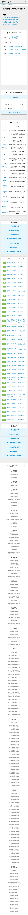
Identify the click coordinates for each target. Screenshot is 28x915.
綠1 (5, 159)
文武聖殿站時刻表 (11, 326)
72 (4, 155)
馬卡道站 (20, 339)
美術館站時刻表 (11, 353)
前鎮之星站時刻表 (11, 270)
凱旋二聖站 (21, 415)
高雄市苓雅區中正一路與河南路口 (17, 50)
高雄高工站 (21, 383)
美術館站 (20, 353)
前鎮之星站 (21, 270)
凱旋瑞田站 (21, 266)
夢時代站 (20, 278)
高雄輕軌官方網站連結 (14, 53)
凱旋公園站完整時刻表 (15, 112)
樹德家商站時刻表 (11, 386)
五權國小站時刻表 (11, 408)
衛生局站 (20, 404)
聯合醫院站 (21, 357)
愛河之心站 (21, 365)
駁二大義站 (21, 307)
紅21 (4, 130)
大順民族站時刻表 (11, 373)
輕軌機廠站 (21, 419)
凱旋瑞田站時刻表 (11, 266)
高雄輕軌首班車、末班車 (15, 239)
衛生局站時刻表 (11, 404)
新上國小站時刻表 (11, 369)
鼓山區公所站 (21, 331)
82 (4, 134)
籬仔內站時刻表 (11, 262)
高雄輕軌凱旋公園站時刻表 (16, 46)
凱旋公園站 (21, 400)
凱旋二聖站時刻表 (11, 415)
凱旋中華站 (21, 274)
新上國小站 (21, 369)
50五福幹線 (5, 167)
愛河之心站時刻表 (11, 365)
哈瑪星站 (20, 315)
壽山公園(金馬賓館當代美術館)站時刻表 (12, 321)
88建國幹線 (5, 212)
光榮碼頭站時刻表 (11, 299)
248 (5, 177)
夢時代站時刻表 (11, 278)
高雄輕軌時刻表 (15, 234)
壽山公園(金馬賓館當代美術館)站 (21, 321)
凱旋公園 (10, 5)
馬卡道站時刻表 (11, 339)
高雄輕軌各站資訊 (14, 230)
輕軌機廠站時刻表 (11, 419)
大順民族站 (21, 373)
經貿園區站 (21, 282)
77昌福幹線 (5, 144)
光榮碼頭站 (21, 299)
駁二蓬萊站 (21, 311)
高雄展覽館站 (21, 291)
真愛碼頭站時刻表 (11, 303)
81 (4, 137)
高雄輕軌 (3, 5)
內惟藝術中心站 (22, 349)
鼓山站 (19, 335)
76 (4, 151)
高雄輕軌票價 (14, 247)
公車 (25, 1)
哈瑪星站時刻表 (11, 315)
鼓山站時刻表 (10, 335)
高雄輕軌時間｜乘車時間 (15, 251)
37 (4, 170)
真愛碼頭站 (21, 303)
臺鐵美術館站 (21, 344)
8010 (4, 141)
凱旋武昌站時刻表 (11, 412)
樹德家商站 (21, 386)
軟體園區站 (21, 286)
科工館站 (20, 390)
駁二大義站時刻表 (11, 307)
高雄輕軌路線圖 (15, 226)
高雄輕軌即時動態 (14, 243)
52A (5, 163)
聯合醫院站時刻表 (11, 357)
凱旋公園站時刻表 (11, 400)
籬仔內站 (20, 262)
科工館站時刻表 (11, 390)
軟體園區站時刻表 (11, 286)
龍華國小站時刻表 (11, 361)
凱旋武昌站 (21, 412)
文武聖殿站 (21, 326)
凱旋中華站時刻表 (11, 274)
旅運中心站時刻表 (11, 295)
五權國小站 (21, 408)
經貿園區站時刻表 (11, 282)
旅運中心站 (21, 295)
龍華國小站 (21, 361)
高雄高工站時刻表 (11, 383)
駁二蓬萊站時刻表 (11, 311)
